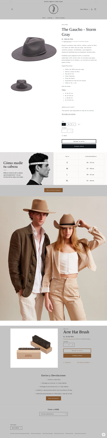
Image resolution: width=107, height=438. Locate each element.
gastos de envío (68, 41)
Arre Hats (17, 433)
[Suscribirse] (66, 414)
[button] (12, 9)
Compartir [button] (68, 362)
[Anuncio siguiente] (96, 1)
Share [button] (65, 135)
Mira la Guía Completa (53, 190)
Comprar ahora (79, 146)
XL (79, 125)
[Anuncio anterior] (11, 1)
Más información (53, 398)
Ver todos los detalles (83, 362)
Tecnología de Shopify (24, 433)
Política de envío (69, 433)
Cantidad (64, 127)
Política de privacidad (48, 433)
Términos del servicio (59, 433)
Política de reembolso (36, 433)
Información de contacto (80, 433)
